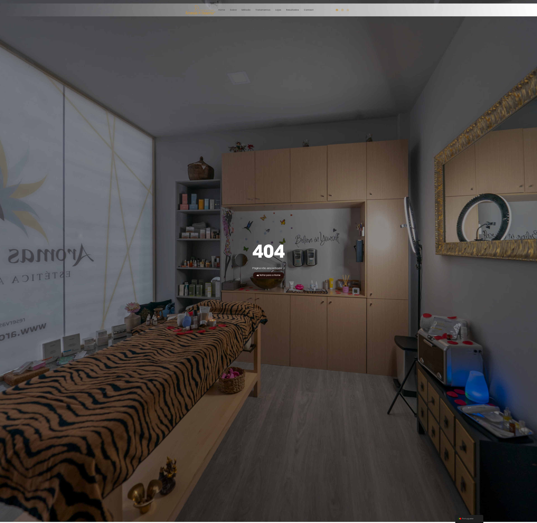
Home (221, 10)
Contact (309, 10)
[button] (268, 275)
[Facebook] (337, 10)
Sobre (233, 10)
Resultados (292, 10)
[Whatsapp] (348, 10)
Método (246, 10)
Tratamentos (262, 10)
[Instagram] (342, 10)
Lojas (278, 10)
